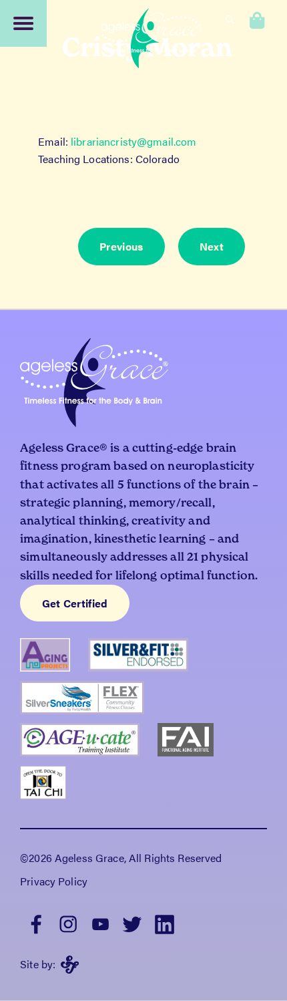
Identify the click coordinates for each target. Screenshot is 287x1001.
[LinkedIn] (164, 922)
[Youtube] (100, 922)
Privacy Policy (53, 881)
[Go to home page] (151, 40)
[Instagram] (68, 922)
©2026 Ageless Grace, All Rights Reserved (121, 857)
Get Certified (75, 603)
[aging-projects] (54, 659)
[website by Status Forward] (70, 965)
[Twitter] (132, 922)
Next (212, 246)
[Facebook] (36, 922)
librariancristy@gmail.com (133, 141)
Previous (121, 246)
